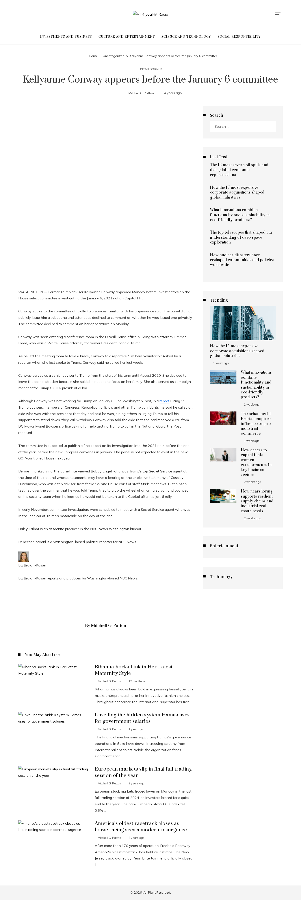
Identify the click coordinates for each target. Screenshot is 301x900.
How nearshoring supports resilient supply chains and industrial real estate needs (257, 501)
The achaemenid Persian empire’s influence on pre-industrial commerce (256, 423)
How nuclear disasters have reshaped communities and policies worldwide (242, 260)
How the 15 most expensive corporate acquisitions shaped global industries (237, 192)
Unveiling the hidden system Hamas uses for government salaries (142, 718)
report (164, 401)
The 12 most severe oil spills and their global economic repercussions (239, 170)
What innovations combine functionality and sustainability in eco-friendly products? (240, 215)
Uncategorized (150, 69)
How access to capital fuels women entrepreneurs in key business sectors (256, 462)
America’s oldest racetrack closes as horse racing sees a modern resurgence (141, 826)
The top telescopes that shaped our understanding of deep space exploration (241, 237)
